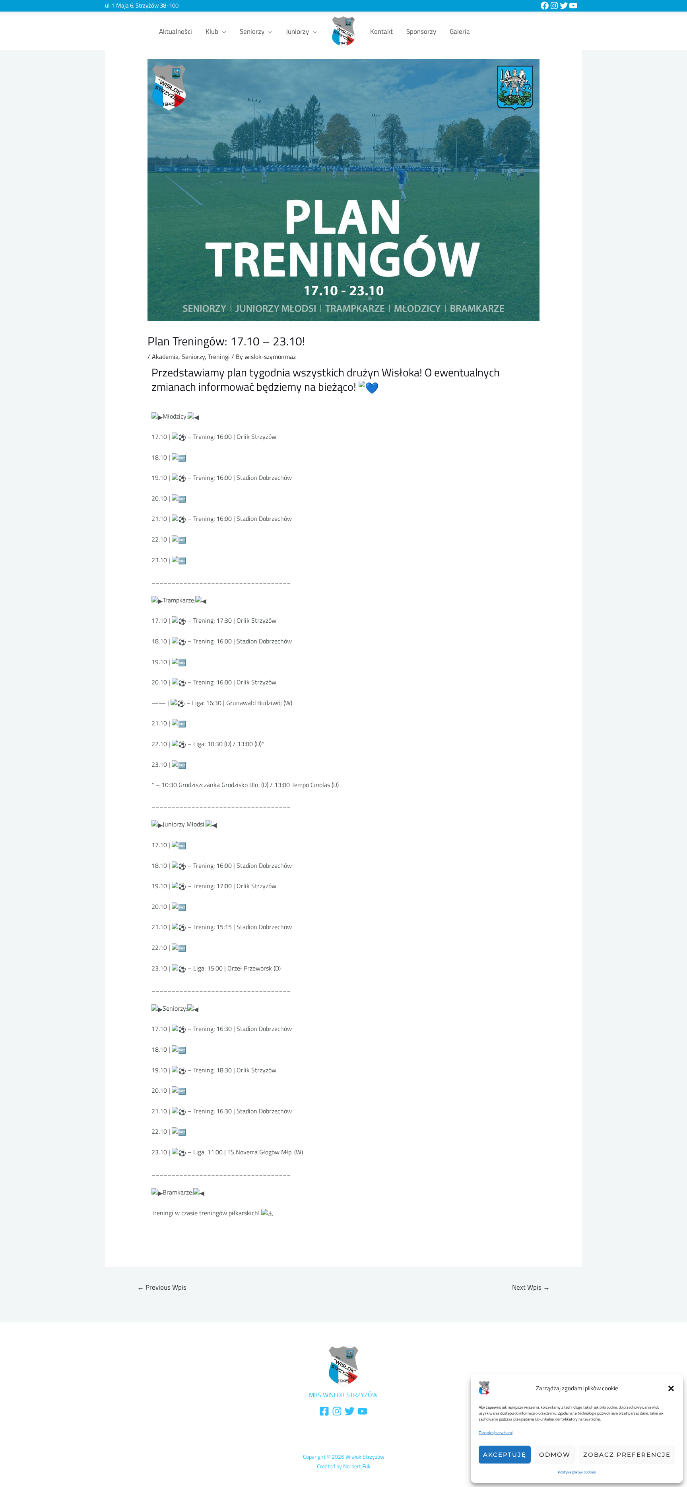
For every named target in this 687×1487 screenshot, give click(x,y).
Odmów (555, 1454)
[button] (671, 1388)
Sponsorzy (421, 31)
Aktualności (175, 31)
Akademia (165, 356)
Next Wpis (531, 1287)
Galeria (460, 31)
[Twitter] (564, 5)
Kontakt (381, 31)
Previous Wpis (161, 1287)
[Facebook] (544, 5)
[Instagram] (554, 5)
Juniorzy (297, 31)
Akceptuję (504, 1454)
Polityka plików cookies (577, 1472)
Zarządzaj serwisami (495, 1433)
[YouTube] (573, 5)
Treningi (219, 356)
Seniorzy (252, 31)
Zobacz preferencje (627, 1454)
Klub (212, 31)
